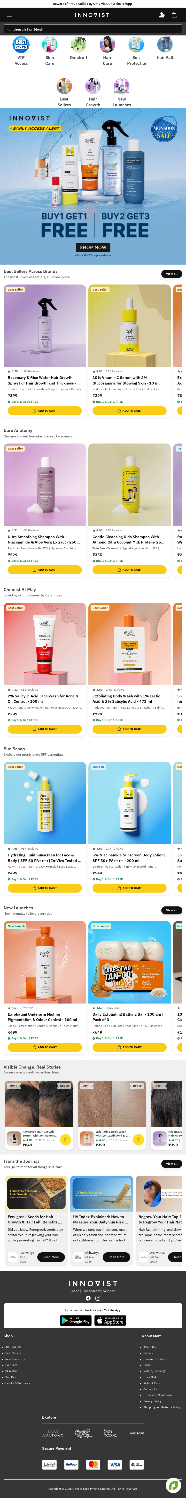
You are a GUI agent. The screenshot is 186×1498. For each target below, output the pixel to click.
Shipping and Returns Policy (162, 1407)
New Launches (15, 1359)
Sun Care (11, 1377)
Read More (54, 1258)
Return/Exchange (155, 1371)
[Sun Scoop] (110, 1433)
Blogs (147, 1365)
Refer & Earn (151, 1383)
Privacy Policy (152, 1401)
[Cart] (174, 15)
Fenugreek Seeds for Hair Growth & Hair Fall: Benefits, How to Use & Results (33, 1220)
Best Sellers (13, 1353)
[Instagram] (97, 1298)
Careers (148, 1353)
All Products (13, 1347)
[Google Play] (76, 1320)
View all (172, 274)
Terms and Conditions (157, 1395)
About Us (149, 1347)
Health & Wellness (17, 1383)
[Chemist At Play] (83, 1433)
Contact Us (150, 1389)
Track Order (151, 1377)
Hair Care (11, 1365)
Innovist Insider (154, 1359)
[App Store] (110, 1320)
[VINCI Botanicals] (136, 1433)
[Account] (162, 15)
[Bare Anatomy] (52, 1433)
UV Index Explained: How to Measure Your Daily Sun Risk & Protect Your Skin (100, 1220)
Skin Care (11, 1371)
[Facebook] (88, 1298)
